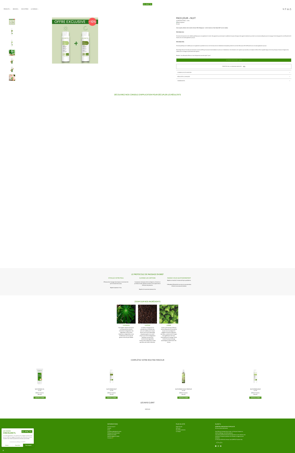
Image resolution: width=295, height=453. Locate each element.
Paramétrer (17, 445)
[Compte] (288, 9)
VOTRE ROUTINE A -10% (183, 20)
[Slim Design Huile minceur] (183, 376)
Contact (109, 428)
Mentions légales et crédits (113, 436)
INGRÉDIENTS (181, 80)
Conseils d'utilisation (184, 72)
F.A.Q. (108, 430)
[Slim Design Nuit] (111, 376)
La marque (178, 431)
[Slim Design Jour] (255, 376)
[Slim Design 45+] (39, 376)
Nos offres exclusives (180, 430)
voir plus (147, 409)
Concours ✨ (110, 438)
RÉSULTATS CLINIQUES (183, 76)
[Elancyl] (147, 4)
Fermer (6, 445)
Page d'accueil (179, 426)
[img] (284, 9)
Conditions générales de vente (114, 431)
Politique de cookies (111, 434)
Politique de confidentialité (113, 433)
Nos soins (178, 428)
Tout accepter (28, 445)
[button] (3, 450)
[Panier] (291, 9)
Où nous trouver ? (111, 426)
